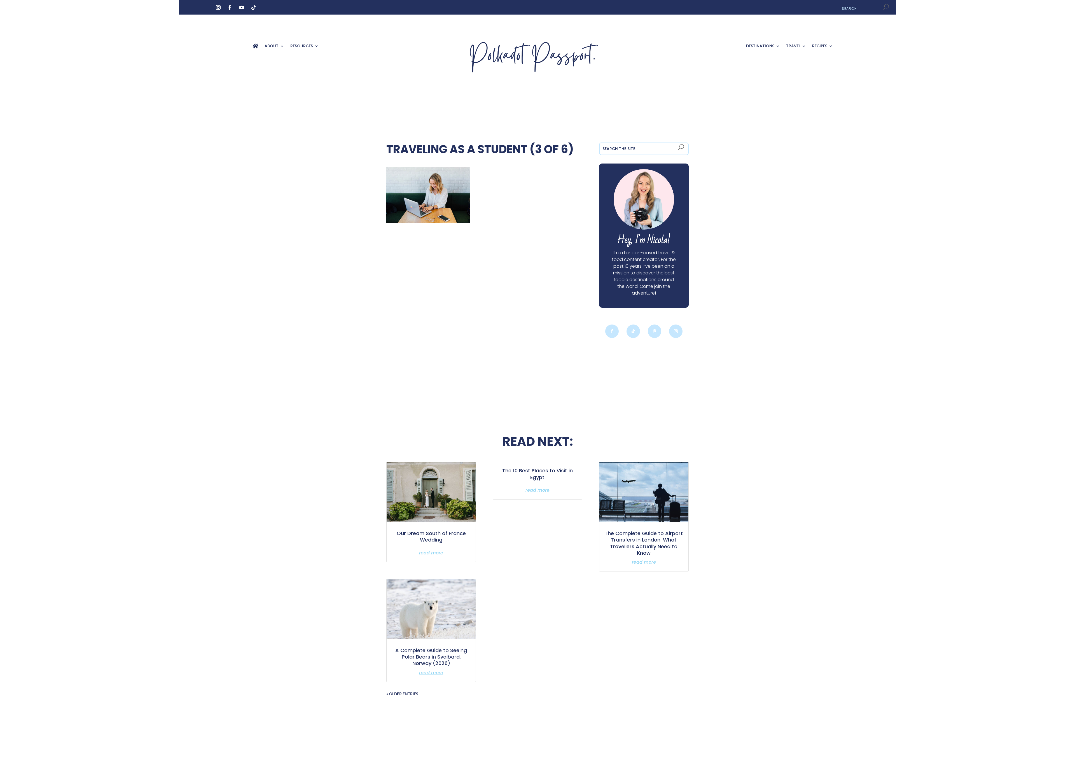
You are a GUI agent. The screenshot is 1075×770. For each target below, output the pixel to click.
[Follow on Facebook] (230, 7)
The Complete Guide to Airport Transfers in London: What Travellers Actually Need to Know (644, 543)
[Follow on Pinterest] (654, 331)
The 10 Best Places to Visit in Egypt (537, 473)
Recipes (819, 46)
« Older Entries (402, 693)
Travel (793, 46)
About (272, 46)
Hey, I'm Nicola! (643, 240)
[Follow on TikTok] (253, 7)
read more (431, 553)
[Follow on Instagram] (218, 7)
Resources (301, 46)
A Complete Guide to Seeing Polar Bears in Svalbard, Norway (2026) (431, 657)
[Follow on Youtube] (241, 7)
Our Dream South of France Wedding (431, 536)
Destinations (760, 46)
